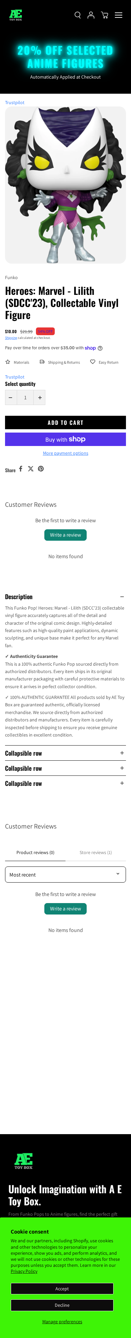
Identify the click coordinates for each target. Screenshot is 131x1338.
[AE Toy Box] (17, 15)
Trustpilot (15, 102)
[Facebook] (20, 469)
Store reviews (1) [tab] (96, 852)
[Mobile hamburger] (118, 15)
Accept (62, 1289)
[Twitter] (31, 469)
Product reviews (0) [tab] (35, 852)
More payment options (65, 453)
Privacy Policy (24, 1271)
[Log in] (91, 15)
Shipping (11, 338)
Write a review (65, 534)
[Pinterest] (41, 469)
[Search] (77, 15)
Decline (62, 1305)
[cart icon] (104, 15)
